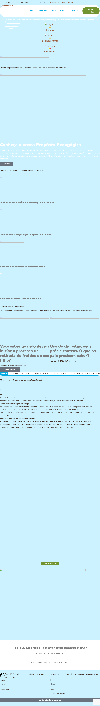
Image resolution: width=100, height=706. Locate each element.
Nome (2, 680)
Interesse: (54, 690)
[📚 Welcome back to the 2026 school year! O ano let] (90, 514)
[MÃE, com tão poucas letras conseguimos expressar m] (9, 444)
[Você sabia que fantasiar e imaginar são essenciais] (50, 456)
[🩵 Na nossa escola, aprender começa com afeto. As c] (29, 520)
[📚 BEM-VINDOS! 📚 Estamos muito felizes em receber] (70, 504)
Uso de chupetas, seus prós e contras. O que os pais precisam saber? (73, 351)
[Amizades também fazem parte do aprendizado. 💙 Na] (70, 452)
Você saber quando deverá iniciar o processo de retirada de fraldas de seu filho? (25, 353)
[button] (2, 20)
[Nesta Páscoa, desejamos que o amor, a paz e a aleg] (29, 447)
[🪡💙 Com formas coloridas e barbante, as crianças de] (90, 450)
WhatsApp (4, 689)
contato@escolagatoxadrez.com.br (59, 2)
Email (52, 680)
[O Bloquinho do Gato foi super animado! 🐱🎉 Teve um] (9, 501)
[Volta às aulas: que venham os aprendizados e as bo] (50, 494)
